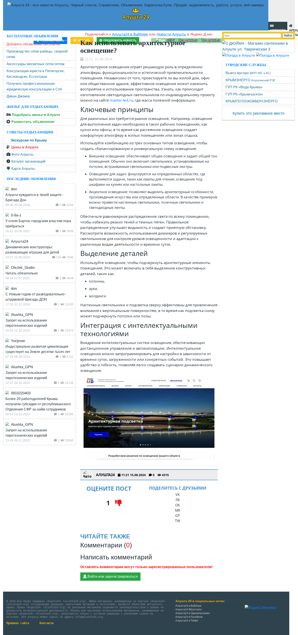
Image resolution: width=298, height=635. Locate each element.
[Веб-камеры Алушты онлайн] (272, 55)
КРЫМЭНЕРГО (251, 80)
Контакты (46, 623)
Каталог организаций (28, 161)
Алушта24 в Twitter (186, 620)
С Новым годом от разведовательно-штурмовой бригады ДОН (35, 296)
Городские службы (246, 65)
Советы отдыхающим (30, 132)
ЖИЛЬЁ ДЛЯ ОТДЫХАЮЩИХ (33, 107)
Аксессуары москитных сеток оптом (35, 64)
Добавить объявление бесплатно (33, 44)
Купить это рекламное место (258, 113)
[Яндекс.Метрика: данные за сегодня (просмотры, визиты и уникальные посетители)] (260, 608)
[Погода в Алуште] (238, 55)
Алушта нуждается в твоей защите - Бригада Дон (34, 197)
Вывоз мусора (248, 73)
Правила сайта (17, 623)
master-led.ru (121, 100)
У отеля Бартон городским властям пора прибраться (38, 223)
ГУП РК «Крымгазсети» (244, 94)
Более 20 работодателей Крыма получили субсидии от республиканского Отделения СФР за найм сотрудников (38, 404)
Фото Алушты (22, 154)
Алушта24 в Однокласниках (192, 613)
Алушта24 (105, 475)
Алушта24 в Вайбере (188, 605)
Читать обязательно (21, 273)
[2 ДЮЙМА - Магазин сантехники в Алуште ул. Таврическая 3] (258, 46)
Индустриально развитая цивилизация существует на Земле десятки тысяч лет (37, 349)
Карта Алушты (23, 168)
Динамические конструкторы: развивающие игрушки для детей (32, 249)
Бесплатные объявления (32, 36)
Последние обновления (31, 179)
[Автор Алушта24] (87, 475)
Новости (278, 29)
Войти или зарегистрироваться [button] (112, 576)
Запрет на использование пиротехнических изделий (26, 322)
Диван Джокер (18, 96)
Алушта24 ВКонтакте (188, 609)
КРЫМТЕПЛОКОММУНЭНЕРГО (251, 101)
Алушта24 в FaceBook (189, 616)
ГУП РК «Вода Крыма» (244, 87)
